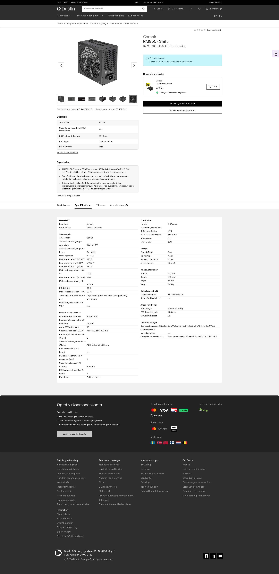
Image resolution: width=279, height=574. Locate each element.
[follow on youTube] (220, 556)
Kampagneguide (66, 500)
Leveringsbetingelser (68, 473)
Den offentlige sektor (194, 491)
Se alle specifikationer (67, 152)
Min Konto (146, 478)
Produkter (62, 15)
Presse (186, 464)
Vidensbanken (116, 15)
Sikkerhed (104, 491)
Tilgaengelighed (66, 495)
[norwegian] (159, 443)
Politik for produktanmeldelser (73, 504)
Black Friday (63, 531)
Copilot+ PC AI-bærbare (70, 536)
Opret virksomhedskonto (74, 434)
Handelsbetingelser (67, 464)
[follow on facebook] (206, 556)
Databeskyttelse (108, 486)
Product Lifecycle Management (116, 495)
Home (60, 23)
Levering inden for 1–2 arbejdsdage (148, 2)
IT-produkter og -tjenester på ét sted (72, 2)
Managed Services (109, 464)
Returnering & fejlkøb (152, 473)
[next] (134, 65)
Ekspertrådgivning (67, 527)
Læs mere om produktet (68, 196)
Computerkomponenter (77, 23)
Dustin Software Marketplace (115, 504)
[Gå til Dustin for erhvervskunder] (66, 8)
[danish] (165, 443)
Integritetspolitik (66, 486)
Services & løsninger (88, 15)
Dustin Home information (154, 491)
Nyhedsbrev (63, 514)
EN (220, 16)
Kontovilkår (63, 482)
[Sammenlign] (190, 9)
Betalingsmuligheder (68, 469)
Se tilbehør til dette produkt (182, 110)
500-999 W (116, 23)
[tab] (64, 205)
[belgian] (185, 443)
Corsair (150, 36)
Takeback (104, 500)
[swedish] (153, 443)
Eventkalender (65, 522)
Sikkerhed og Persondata (196, 495)
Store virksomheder (193, 486)
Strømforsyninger (99, 23)
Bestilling (146, 464)
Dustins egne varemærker (197, 482)
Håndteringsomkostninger (71, 478)
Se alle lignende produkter (182, 103)
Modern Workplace (109, 473)
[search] (143, 9)
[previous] (61, 65)
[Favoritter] (199, 9)
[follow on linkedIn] (213, 556)
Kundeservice (135, 15)
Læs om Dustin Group (194, 469)
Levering (145, 469)
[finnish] (172, 443)
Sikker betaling (215, 2)
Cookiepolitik (64, 491)
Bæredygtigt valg (192, 478)
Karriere (187, 473)
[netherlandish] (178, 443)
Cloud (102, 482)
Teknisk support (149, 486)
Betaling (145, 482)
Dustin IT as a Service (110, 469)
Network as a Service (110, 478)
